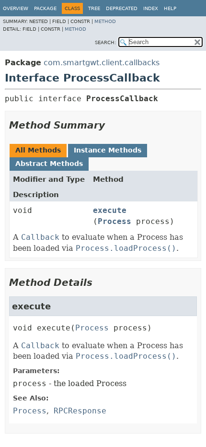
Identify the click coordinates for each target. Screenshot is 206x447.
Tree (94, 8)
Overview (15, 8)
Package (45, 8)
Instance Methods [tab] (107, 150)
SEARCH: (105, 42)
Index (150, 8)
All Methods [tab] (38, 150)
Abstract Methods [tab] (49, 163)
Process (114, 221)
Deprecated (121, 8)
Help (170, 8)
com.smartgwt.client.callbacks (102, 62)
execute (109, 210)
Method (105, 21)
